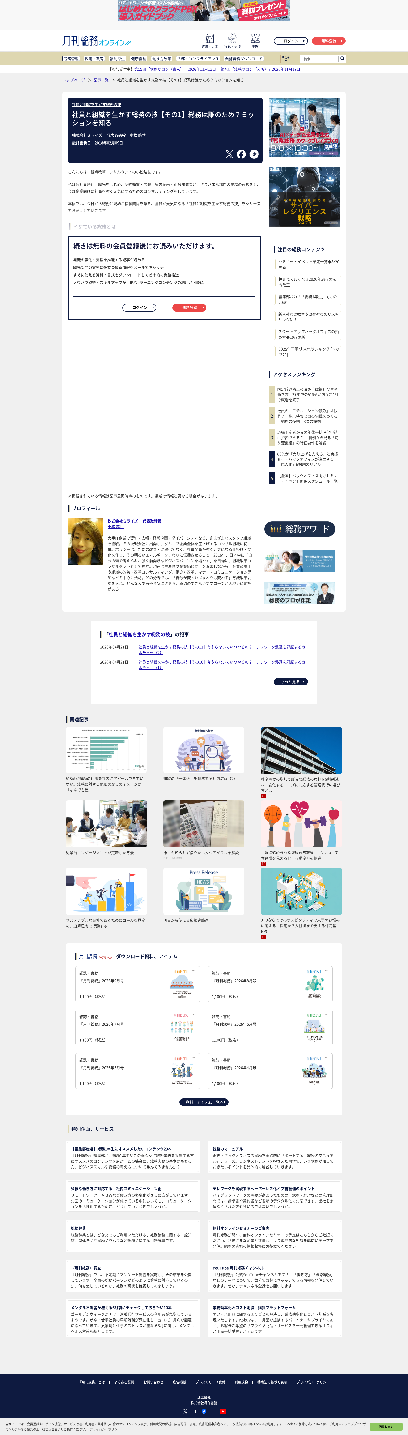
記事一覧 (102, 80)
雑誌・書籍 (101, 984)
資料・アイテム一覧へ (204, 1102)
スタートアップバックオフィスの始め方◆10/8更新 (308, 334)
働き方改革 (161, 58)
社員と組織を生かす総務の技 (96, 104)
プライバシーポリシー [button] (105, 1429)
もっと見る (290, 681)
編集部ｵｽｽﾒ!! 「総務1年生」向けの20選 (308, 299)
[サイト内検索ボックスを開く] (342, 59)
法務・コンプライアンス (198, 58)
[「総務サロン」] (299, 571)
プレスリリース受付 (210, 1381)
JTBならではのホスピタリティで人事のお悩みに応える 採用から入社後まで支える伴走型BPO (300, 925)
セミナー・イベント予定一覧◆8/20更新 (309, 264)
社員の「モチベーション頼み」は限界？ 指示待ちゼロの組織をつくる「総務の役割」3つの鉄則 (307, 416)
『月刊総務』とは (91, 1381)
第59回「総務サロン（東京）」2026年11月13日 (175, 69)
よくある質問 (124, 1381)
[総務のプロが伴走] (299, 603)
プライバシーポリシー (313, 1381)
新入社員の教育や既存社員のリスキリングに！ (308, 316)
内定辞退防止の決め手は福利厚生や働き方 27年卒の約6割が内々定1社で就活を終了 (308, 394)
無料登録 (328, 40)
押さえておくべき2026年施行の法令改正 (307, 282)
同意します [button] (386, 1426)
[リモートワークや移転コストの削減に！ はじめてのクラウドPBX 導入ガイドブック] (204, 19)
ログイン (291, 40)
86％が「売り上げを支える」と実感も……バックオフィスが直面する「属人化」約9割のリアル (307, 459)
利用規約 (241, 1381)
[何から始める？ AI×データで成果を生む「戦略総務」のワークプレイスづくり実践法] (304, 155)
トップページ (73, 80)
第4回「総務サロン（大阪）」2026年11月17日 (260, 69)
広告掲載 (179, 1381)
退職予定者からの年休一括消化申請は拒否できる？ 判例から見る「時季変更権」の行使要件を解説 (308, 437)
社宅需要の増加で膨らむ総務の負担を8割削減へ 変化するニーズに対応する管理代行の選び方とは (300, 784)
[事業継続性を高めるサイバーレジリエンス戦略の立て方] (304, 225)
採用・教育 (94, 58)
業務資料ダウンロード (244, 58)
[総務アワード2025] (299, 538)
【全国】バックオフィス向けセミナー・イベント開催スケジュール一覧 (307, 478)
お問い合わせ (153, 1381)
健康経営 (138, 58)
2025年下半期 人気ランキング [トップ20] (309, 351)
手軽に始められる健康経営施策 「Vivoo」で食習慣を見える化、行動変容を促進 (300, 855)
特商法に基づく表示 (272, 1381)
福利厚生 (117, 58)
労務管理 (71, 58)
